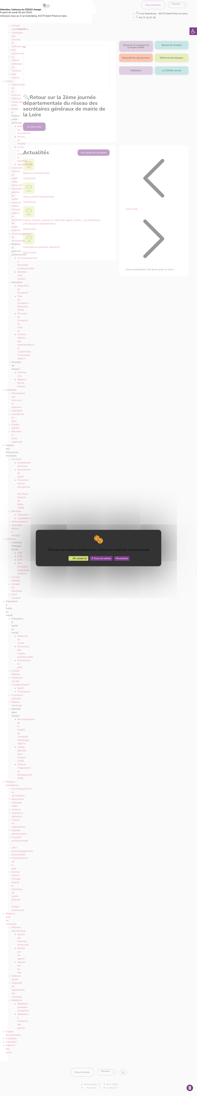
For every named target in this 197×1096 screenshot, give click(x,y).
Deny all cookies (102, 558)
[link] (193, 31)
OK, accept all (79, 558)
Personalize (122, 558)
